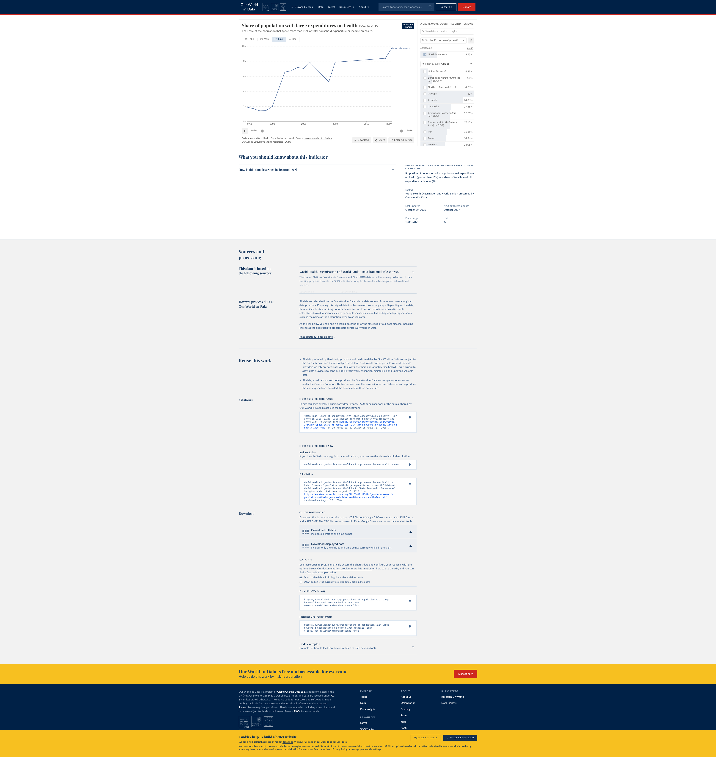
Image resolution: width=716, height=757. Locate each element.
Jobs (403, 722)
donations (287, 742)
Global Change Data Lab (291, 692)
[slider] (262, 131)
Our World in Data (249, 7)
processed (464, 193)
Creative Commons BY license (331, 384)
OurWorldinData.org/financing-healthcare (262, 142)
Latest (331, 7)
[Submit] (429, 7)
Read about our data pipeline (316, 337)
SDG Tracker (367, 729)
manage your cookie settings (366, 749)
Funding (405, 709)
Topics (363, 697)
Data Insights (367, 709)
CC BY (288, 142)
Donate (466, 7)
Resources (345, 7)
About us (406, 697)
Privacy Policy (339, 749)
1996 (254, 131)
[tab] (249, 39)
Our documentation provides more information (344, 568)
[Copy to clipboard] (406, 418)
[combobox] (406, 7)
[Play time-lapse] (245, 131)
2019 (410, 131)
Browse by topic (304, 7)
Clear (470, 48)
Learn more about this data (318, 138)
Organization (408, 703)
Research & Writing (452, 697)
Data (321, 7)
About (362, 7)
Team (404, 715)
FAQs (297, 711)
